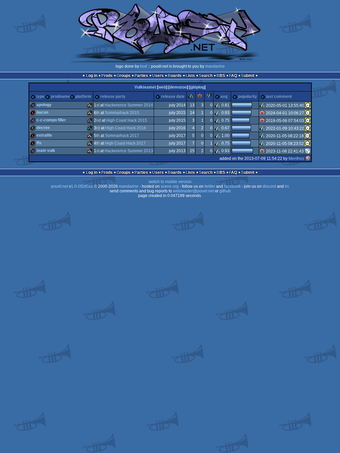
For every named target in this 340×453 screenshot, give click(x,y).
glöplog (197, 87)
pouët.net (59, 186)
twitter (210, 186)
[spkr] (307, 151)
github (225, 191)
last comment (279, 96)
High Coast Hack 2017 (125, 143)
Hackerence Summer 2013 (129, 151)
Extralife (44, 135)
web (162, 87)
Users (158, 75)
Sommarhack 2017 (122, 135)
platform (83, 96)
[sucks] (209, 97)
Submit (247, 75)
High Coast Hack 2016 (125, 128)
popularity (247, 96)
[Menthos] (307, 158)
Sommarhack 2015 (122, 112)
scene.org (170, 186)
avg (223, 96)
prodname (60, 96)
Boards (175, 75)
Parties (141, 75)
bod (143, 66)
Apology (44, 104)
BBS (220, 75)
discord (269, 186)
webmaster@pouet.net (193, 191)
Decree (43, 127)
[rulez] (191, 97)
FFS (39, 143)
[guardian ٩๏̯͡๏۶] (307, 105)
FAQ (233, 75)
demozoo (178, 87)
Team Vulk (46, 150)
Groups (123, 75)
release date (173, 96)
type (40, 96)
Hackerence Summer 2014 (129, 105)
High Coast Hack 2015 (126, 120)
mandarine (215, 66)
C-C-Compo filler (51, 120)
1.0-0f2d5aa (82, 186)
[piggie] (200, 97)
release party (113, 96)
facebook (232, 186)
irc (287, 186)
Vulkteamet (145, 87)
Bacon (42, 112)
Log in (91, 75)
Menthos (296, 158)
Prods (107, 75)
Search (205, 75)
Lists (190, 75)
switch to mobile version (170, 181)
